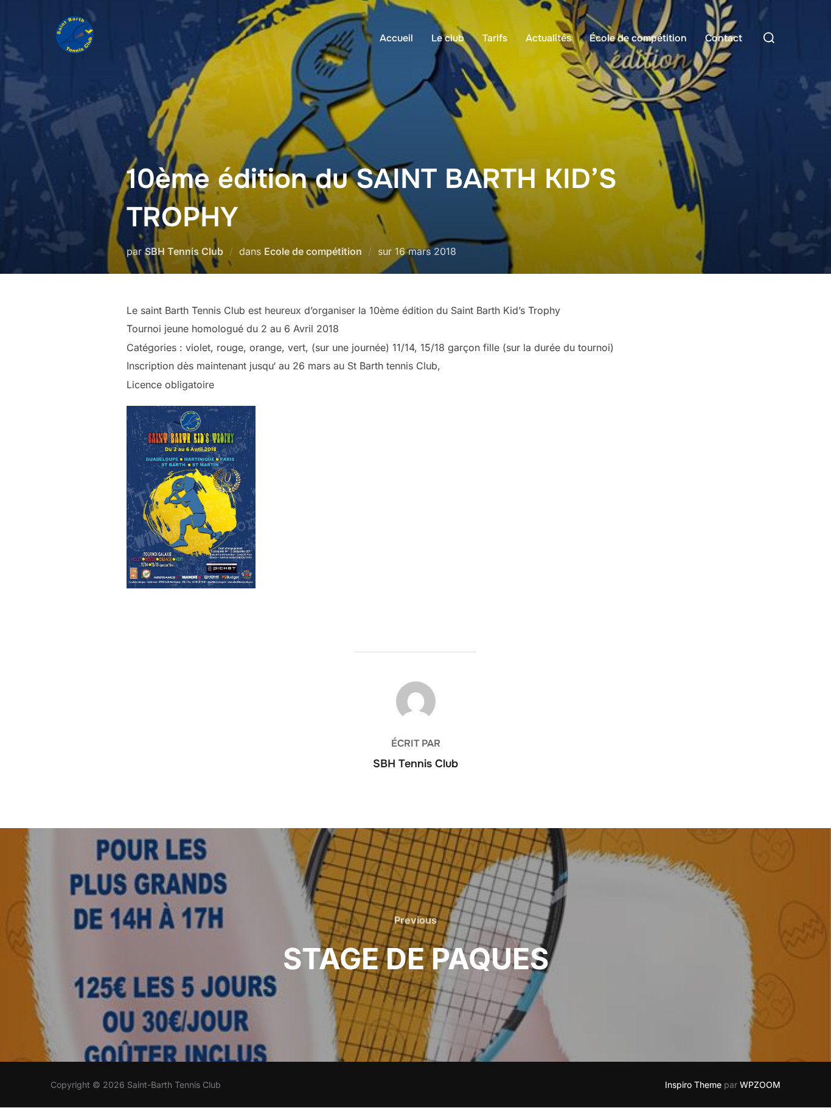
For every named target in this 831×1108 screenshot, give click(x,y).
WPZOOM (760, 1084)
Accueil (396, 38)
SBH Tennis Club (184, 251)
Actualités (548, 38)
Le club (447, 38)
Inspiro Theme (693, 1084)
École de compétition (638, 38)
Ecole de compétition (313, 251)
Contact (723, 38)
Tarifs (494, 38)
